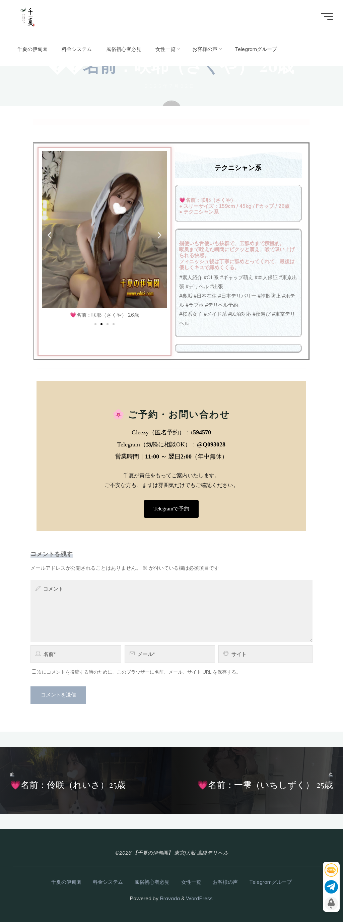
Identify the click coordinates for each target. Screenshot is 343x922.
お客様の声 (225, 882)
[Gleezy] (331, 870)
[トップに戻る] (317, 896)
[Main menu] (327, 16)
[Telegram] (331, 887)
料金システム (108, 882)
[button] (50, 235)
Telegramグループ (270, 882)
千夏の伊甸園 (66, 882)
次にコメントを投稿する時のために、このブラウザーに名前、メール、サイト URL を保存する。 (139, 672)
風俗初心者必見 (151, 882)
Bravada (169, 898)
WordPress (199, 898)
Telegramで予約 (172, 509)
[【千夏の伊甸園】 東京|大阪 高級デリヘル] (27, 16)
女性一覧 (191, 882)
